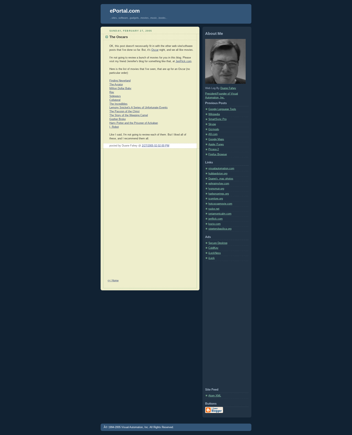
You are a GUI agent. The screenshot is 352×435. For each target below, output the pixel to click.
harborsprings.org (218, 193)
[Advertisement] (119, 214)
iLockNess (214, 253)
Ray (111, 92)
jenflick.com (215, 218)
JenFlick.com (183, 61)
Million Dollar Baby (120, 88)
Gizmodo (213, 129)
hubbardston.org (217, 173)
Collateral (114, 100)
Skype (212, 124)
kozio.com (214, 223)
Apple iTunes (216, 144)
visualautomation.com (221, 168)
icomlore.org (215, 198)
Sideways (115, 96)
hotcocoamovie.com (220, 203)
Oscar (154, 49)
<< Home (113, 280)
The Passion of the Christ (124, 111)
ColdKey (213, 248)
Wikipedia (214, 114)
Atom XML (214, 395)
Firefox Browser (217, 154)
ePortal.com (125, 11)
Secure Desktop (217, 243)
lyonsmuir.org (216, 188)
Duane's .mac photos (220, 178)
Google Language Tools (222, 109)
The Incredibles (118, 103)
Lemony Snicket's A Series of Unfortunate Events (138, 107)
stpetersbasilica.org (219, 228)
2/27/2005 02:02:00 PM (155, 145)
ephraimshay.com (218, 183)
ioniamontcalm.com (219, 213)
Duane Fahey (228, 88)
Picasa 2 (213, 149)
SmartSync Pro (217, 119)
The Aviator (116, 84)
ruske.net (213, 208)
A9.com (213, 134)
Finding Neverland (120, 80)
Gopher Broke (117, 119)
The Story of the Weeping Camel (128, 115)
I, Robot (114, 127)
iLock (211, 258)
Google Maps (216, 139)
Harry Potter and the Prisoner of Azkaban (133, 123)
